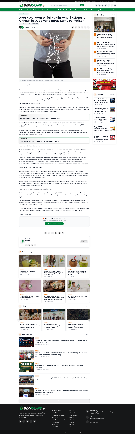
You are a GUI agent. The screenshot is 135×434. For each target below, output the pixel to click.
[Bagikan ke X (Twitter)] (82, 27)
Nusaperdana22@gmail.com (97, 418)
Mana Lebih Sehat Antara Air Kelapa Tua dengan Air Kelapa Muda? (77, 272)
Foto (76, 10)
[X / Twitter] (31, 421)
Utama (78, 1)
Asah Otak (83, 10)
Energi (72, 419)
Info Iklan (56, 424)
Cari (82, 5)
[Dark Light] (115, 5)
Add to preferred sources (55, 223)
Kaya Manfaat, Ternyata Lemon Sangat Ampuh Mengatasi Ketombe (39, 141)
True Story (69, 10)
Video (91, 10)
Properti (72, 417)
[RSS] (112, 5)
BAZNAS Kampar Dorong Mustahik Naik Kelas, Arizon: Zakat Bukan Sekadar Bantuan (106, 54)
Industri (72, 422)
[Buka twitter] (105, 5)
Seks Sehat (60, 10)
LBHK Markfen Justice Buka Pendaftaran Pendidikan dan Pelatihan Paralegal (59, 366)
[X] (32, 245)
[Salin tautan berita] (88, 27)
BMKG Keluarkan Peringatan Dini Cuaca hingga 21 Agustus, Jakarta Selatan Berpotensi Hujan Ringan (106, 71)
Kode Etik (56, 417)
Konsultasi (41, 10)
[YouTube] (35, 245)
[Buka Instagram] (99, 5)
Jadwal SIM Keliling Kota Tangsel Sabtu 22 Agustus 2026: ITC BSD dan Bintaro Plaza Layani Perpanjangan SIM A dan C (101, 122)
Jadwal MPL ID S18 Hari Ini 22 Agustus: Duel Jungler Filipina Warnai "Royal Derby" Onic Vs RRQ (61, 341)
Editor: (34, 27)
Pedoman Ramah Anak (59, 419)
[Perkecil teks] (36, 85)
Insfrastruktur (73, 415)
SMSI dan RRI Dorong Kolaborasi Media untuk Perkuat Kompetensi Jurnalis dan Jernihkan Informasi (61, 391)
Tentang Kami (86, 1)
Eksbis (21, 322)
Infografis (99, 10)
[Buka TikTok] (109, 5)
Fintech (72, 424)
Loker (71, 427)
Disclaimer (56, 422)
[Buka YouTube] (102, 5)
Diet (34, 10)
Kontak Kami (57, 427)
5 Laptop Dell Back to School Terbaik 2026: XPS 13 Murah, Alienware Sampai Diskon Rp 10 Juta (106, 45)
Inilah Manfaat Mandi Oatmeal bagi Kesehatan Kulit (29, 297)
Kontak (114, 1)
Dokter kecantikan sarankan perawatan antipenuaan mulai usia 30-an (40, 118)
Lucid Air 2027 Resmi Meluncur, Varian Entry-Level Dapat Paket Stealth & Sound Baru (106, 62)
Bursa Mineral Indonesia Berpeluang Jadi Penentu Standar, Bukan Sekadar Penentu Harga (76, 326)
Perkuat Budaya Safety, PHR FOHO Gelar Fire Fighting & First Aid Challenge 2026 (61, 379)
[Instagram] (29, 245)
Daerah (37, 338)
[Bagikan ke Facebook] (72, 27)
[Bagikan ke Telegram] (79, 27)
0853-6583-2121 (94, 422)
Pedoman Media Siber (104, 1)
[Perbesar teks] (42, 85)
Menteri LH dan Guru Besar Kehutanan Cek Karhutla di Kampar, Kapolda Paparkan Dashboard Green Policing (61, 354)
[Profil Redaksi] (22, 242)
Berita (36, 350)
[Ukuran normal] (39, 85)
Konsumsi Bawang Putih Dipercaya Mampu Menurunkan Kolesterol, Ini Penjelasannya (54, 297)
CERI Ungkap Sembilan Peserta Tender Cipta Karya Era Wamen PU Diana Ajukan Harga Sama (106, 36)
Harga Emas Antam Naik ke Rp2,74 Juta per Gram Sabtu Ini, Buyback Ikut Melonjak (30, 326)
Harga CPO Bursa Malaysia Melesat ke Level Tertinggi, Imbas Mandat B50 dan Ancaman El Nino (101, 130)
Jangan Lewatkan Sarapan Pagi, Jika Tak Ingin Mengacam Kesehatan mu (54, 272)
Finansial (72, 412)
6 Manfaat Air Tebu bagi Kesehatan (27, 272)
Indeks (114, 10)
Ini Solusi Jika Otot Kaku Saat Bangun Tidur (77, 297)
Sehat (29, 10)
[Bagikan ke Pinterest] (85, 27)
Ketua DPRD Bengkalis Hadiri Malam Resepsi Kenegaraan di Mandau (101, 138)
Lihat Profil (83, 241)
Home (21, 13)
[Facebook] (96, 5)
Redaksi (94, 1)
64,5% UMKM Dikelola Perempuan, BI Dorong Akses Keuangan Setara (53, 326)
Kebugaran (50, 10)
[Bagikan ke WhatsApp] (76, 27)
